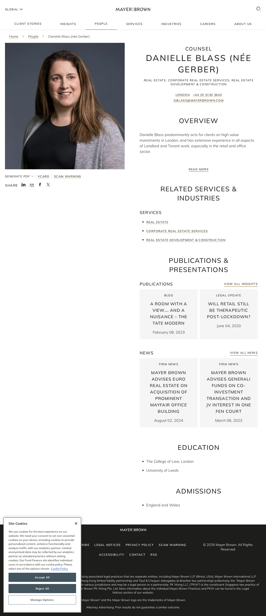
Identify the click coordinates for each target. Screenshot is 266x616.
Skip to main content (20, 3)
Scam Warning (67, 176)
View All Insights (241, 284)
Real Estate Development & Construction (185, 240)
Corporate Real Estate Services (177, 231)
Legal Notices (107, 545)
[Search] (258, 9)
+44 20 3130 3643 (207, 95)
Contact (137, 555)
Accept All (42, 577)
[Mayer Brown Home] (133, 9)
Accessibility (111, 555)
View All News (244, 353)
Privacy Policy (140, 545)
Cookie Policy (59, 568)
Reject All (42, 588)
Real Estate (157, 222)
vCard (44, 176)
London (183, 95)
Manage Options (42, 599)
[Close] (76, 523)
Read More (199, 169)
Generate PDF (17, 176)
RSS (153, 555)
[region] (42, 565)
